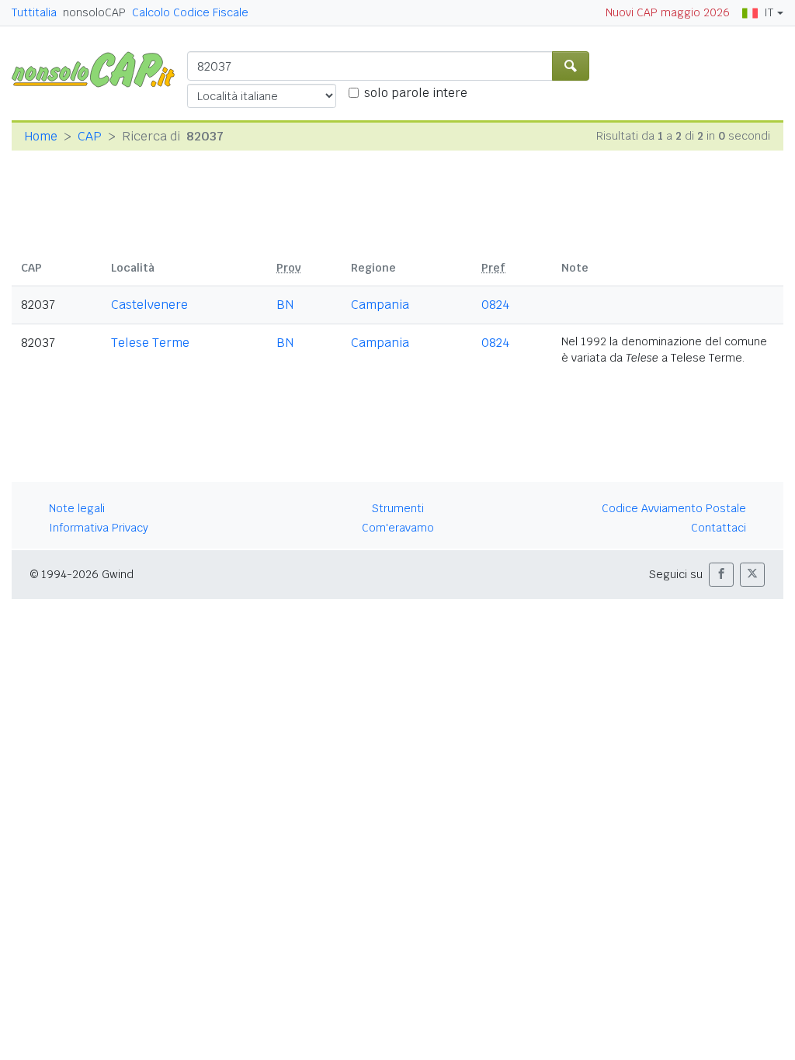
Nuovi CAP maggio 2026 (668, 12)
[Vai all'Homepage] (99, 69)
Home (40, 136)
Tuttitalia (34, 12)
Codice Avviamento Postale (674, 508)
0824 (495, 304)
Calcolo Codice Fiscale (190, 12)
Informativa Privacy (98, 528)
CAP (90, 136)
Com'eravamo (398, 528)
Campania (380, 304)
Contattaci (718, 528)
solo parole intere (415, 93)
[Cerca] (570, 66)
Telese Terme (150, 342)
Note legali (77, 508)
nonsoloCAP (94, 12)
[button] (721, 575)
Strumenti (398, 508)
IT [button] (768, 12)
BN (284, 304)
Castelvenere (149, 304)
